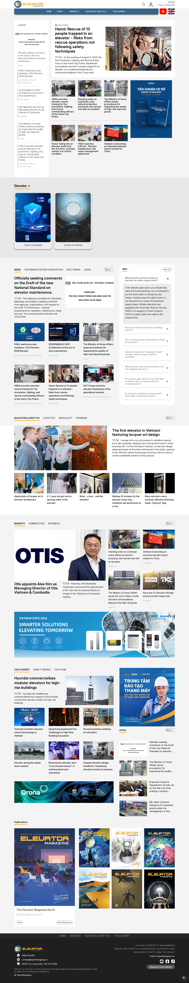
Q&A (124, 269)
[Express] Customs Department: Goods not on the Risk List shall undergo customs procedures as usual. (161, 787)
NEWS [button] (60, 11)
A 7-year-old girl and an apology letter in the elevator (59, 499)
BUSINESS (54, 523)
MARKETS (19, 523)
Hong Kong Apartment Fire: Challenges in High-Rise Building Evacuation (63, 732)
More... (108, 269)
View (19, 922)
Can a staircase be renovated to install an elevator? (145, 341)
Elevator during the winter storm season (27, 764)
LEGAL (87, 269)
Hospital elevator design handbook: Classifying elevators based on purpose (98, 766)
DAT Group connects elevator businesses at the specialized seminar (97, 389)
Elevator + (22, 186)
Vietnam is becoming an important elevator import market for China (115, 147)
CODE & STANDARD (33, 245)
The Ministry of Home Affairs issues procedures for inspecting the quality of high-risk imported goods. (31, 129)
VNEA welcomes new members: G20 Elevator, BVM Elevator (31, 73)
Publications (21, 822)
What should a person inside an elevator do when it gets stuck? (141, 279)
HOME (48, 11)
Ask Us (167, 269)
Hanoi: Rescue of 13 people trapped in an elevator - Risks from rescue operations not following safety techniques (75, 40)
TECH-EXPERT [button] (119, 11)
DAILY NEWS (63, 25)
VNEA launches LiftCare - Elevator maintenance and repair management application (88, 148)
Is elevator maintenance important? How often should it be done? (143, 394)
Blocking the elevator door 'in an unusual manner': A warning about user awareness (63, 767)
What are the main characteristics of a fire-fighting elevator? (144, 367)
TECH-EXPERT (22, 669)
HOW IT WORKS (42, 669)
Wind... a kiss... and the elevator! (91, 498)
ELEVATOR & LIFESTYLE (27, 418)
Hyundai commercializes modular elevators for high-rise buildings (37, 683)
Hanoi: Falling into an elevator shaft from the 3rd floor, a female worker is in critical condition (63, 148)
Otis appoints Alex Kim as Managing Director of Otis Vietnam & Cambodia (31, 109)
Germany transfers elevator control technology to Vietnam (28, 732)
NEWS (17, 269)
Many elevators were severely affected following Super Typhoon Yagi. (159, 499)
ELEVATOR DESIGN (73, 245)
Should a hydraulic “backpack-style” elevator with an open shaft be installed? (144, 354)
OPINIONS (81, 418)
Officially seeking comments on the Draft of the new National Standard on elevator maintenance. (32, 56)
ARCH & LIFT (65, 418)
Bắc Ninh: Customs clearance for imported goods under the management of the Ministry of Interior (161, 807)
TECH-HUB (60, 669)
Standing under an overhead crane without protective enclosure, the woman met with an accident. (89, 104)
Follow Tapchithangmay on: (162, 956)
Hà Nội (171, 2)
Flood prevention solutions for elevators (97, 731)
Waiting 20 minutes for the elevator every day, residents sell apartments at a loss (126, 501)
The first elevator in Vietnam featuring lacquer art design (136, 432)
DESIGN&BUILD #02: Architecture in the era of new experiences (31, 93)
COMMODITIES (37, 523)
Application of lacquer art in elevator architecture (28, 498)
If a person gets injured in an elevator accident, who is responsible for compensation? (144, 381)
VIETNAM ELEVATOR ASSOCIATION (43, 269)
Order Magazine (64, 922)
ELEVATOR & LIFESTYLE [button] (96, 11)
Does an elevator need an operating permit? (143, 328)
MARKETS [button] (74, 11)
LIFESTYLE (49, 418)
